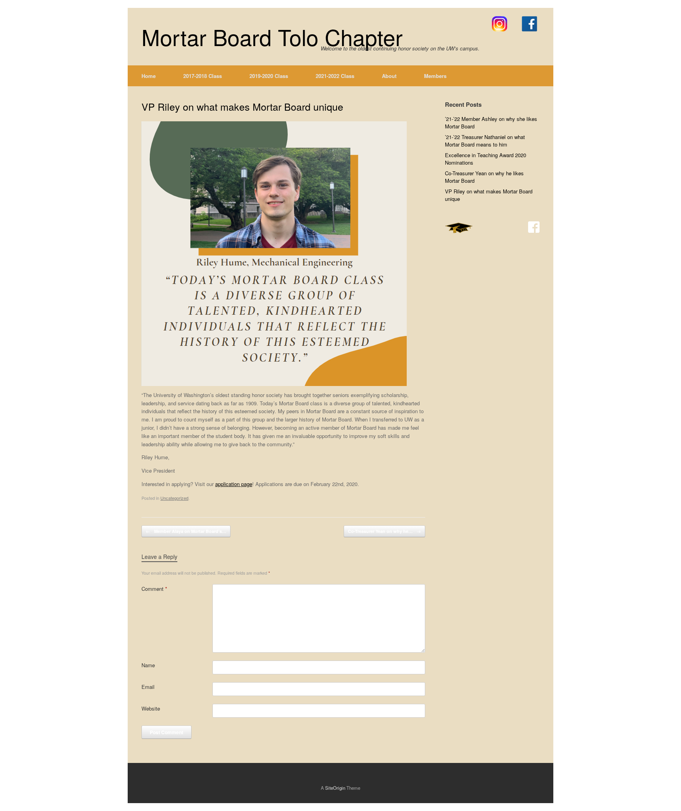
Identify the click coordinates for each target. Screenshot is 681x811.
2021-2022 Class (335, 76)
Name (148, 665)
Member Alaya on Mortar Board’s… (186, 531)
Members (435, 76)
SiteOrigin (335, 788)
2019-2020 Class (268, 76)
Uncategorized (174, 498)
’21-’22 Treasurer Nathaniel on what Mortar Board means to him (485, 140)
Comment (154, 588)
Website (150, 708)
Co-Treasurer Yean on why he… (384, 531)
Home (148, 76)
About (389, 76)
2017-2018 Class (202, 76)
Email (147, 686)
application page (233, 484)
